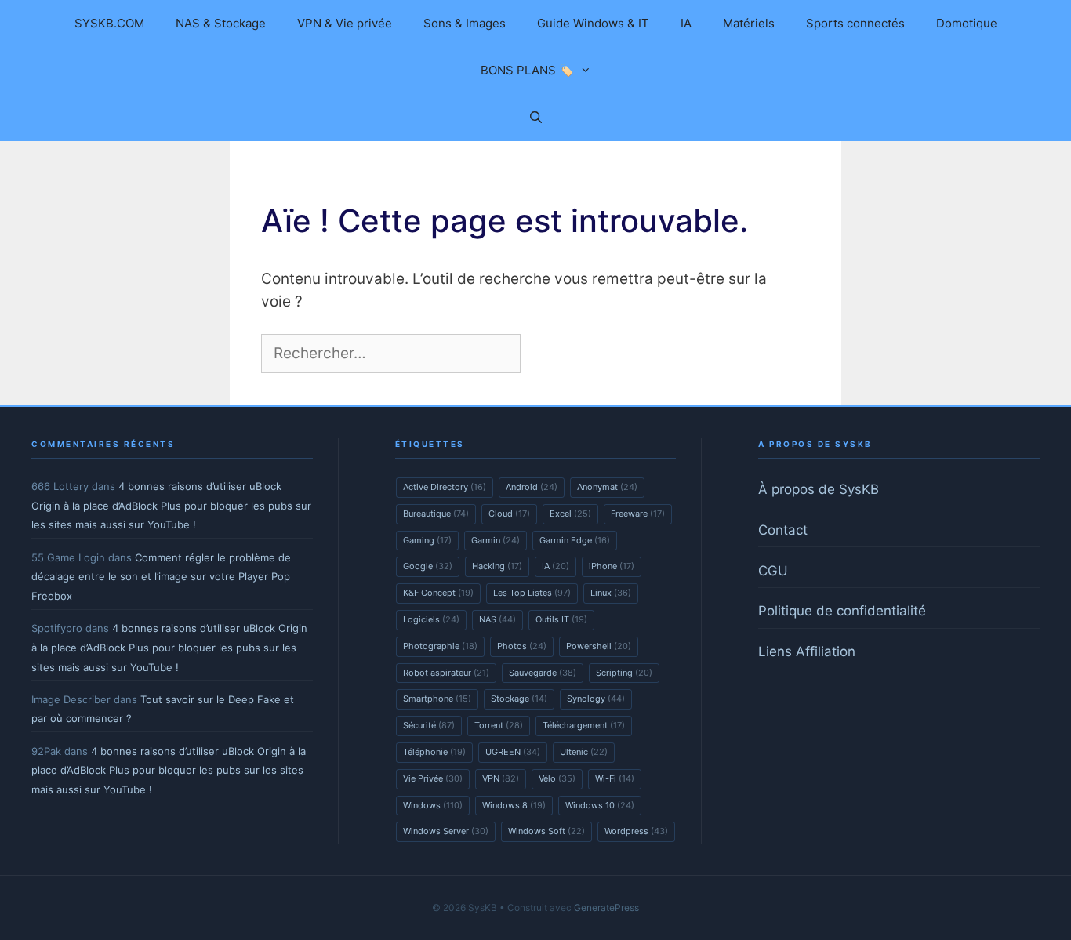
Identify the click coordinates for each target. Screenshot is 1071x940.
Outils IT (561, 619)
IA (686, 23)
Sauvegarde (542, 672)
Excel (570, 513)
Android (531, 486)
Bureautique (436, 513)
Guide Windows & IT (593, 23)
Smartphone (437, 698)
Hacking (497, 566)
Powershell (598, 646)
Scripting (624, 672)
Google (427, 566)
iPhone (611, 566)
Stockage (519, 698)
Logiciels (431, 619)
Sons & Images (464, 23)
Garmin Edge (574, 540)
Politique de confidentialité (842, 611)
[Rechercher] (550, 354)
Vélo (557, 778)
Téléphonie (434, 751)
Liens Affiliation (806, 651)
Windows (433, 805)
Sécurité (429, 725)
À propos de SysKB (818, 489)
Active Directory (444, 486)
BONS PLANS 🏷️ (527, 70)
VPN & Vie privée (344, 23)
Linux (610, 592)
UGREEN (512, 751)
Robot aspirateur (446, 672)
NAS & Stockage (221, 23)
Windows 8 (514, 805)
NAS (497, 619)
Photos (521, 646)
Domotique (966, 23)
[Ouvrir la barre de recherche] (535, 117)
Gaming (427, 540)
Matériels (749, 23)
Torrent (498, 725)
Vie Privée (433, 778)
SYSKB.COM (109, 23)
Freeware (638, 513)
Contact (783, 530)
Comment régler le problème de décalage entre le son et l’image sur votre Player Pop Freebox (161, 576)
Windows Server (445, 831)
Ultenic (584, 751)
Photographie (440, 646)
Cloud (509, 513)
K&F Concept (438, 592)
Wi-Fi (614, 778)
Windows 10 (599, 805)
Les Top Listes (532, 592)
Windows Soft (546, 831)
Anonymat (607, 486)
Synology (596, 698)
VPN (500, 778)
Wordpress (636, 831)
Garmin (495, 540)
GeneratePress (606, 907)
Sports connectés (855, 23)
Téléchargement (584, 725)
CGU (773, 571)
